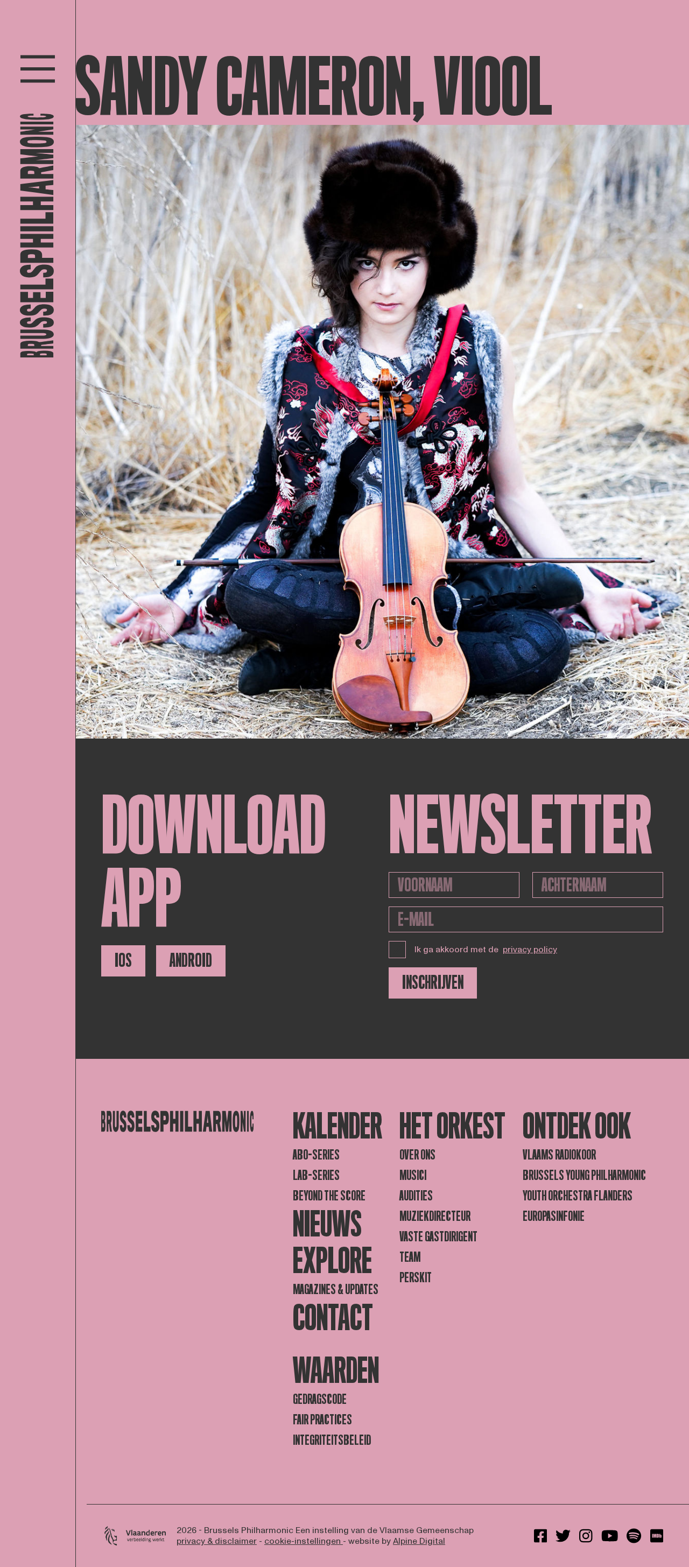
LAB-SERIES (316, 1175)
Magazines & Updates (335, 1289)
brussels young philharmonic (584, 1175)
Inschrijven (432, 982)
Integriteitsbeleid (332, 1440)
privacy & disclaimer (217, 1541)
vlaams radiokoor (559, 1155)
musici (412, 1175)
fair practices (322, 1420)
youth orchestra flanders (577, 1196)
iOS (123, 960)
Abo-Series (316, 1155)
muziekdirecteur (434, 1216)
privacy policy (530, 949)
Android (191, 960)
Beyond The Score (329, 1196)
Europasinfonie (554, 1216)
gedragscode (320, 1399)
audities (416, 1196)
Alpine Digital (419, 1541)
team (409, 1257)
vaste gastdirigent (438, 1237)
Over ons (417, 1155)
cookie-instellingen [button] (303, 1541)
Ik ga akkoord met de (485, 949)
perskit (415, 1277)
